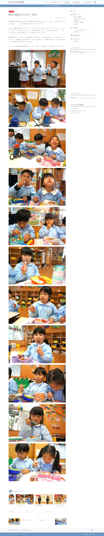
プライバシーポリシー (14, 534)
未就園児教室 (76, 2)
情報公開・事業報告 (79, 22)
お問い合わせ (88, 2)
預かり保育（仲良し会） (80, 18)
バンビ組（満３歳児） (80, 30)
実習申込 (76, 41)
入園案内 (66, 2)
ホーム (46, 2)
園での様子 (11, 11)
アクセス (76, 24)
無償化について (78, 31)
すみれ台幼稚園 (16, 2)
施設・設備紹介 (78, 16)
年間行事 (76, 20)
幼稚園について (56, 2)
